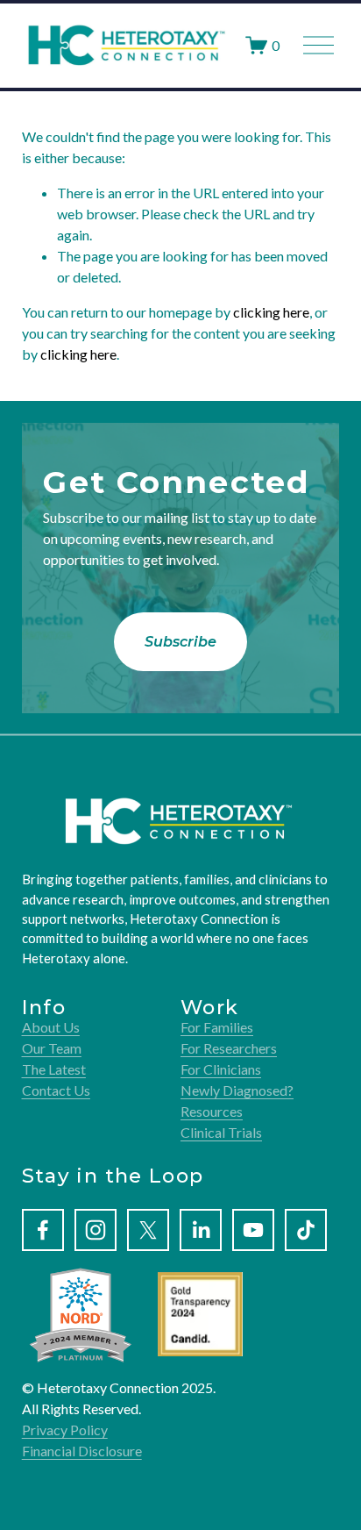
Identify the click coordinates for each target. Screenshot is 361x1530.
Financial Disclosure (82, 1450)
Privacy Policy (65, 1429)
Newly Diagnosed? (237, 1090)
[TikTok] (306, 1230)
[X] (148, 1230)
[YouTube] (253, 1230)
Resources (211, 1111)
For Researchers (228, 1048)
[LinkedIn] (201, 1230)
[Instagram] (95, 1230)
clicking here (271, 312)
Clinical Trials (221, 1132)
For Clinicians (220, 1069)
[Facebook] (43, 1230)
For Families (216, 1027)
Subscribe (180, 641)
